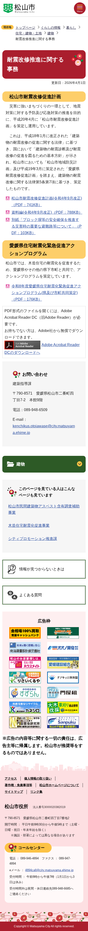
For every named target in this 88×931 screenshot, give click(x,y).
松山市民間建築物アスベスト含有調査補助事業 (44, 509)
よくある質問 (30, 595)
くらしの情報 (51, 27)
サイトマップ (14, 791)
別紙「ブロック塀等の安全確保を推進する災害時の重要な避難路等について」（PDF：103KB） (46, 226)
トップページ (25, 27)
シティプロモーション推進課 (32, 539)
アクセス (11, 778)
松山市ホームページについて (59, 785)
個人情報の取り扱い (38, 778)
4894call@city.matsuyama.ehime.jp (49, 870)
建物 (50, 33)
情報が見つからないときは (41, 569)
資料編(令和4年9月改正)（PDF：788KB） (46, 212)
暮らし (71, 27)
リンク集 (36, 791)
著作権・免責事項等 (18, 785)
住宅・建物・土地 (28, 33)
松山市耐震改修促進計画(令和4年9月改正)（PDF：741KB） (46, 201)
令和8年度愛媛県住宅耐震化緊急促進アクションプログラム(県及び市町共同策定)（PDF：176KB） (46, 292)
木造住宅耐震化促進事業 (29, 525)
